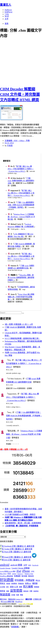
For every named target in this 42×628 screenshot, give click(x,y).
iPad (18, 571)
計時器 (13, 595)
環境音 (2, 591)
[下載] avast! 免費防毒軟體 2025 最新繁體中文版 (21, 180)
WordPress (18, 601)
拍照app (28, 583)
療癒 (7, 591)
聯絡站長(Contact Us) (15, 599)
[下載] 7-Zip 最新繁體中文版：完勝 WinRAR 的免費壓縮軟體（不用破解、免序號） (21, 204)
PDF (9, 574)
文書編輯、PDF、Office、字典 (17, 141)
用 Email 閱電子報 (7, 601)
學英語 (8, 583)
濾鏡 (20, 587)
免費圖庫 (17, 576)
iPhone (26, 570)
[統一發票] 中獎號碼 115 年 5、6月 (19, 324)
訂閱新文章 (37, 599)
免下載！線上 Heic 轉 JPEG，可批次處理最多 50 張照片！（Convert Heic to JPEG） (21, 168)
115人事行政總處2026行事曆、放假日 (20, 515)
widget (14, 574)
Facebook (35, 565)
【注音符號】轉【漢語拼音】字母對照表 (21, 526)
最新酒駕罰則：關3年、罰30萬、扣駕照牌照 (23, 523)
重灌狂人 (5, 4)
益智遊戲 (16, 590)
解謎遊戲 (5, 594)
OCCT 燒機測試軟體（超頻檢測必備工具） (22, 338)
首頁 (6, 24)
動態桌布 (31, 576)
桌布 (7, 587)
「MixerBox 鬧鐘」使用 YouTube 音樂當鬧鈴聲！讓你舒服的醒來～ (21, 277)
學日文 (38, 580)
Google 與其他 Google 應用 (7, 571)
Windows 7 (20, 573)
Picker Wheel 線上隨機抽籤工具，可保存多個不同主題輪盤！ (21, 296)
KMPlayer (8, 12)
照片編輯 (28, 586)
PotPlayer (8, 10)
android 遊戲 (16, 565)
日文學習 (2, 587)
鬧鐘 (21, 595)
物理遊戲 (36, 587)
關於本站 (3, 599)
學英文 (2, 583)
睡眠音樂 (25, 591)
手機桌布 (21, 583)
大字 (6, 19)
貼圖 (17, 595)
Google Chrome (5, 568)
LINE (32, 571)
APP (25, 565)
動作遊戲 (24, 576)
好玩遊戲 (7, 580)
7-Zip (7, 14)
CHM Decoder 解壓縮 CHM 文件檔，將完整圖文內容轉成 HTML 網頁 (20, 94)
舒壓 (31, 591)
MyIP (7, 16)
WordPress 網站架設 (6, 576)
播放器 (34, 583)
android (4, 564)
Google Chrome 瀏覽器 (21, 568)
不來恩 (10, 146)
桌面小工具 (14, 587)
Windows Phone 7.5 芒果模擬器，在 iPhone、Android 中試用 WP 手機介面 (21, 216)
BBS (29, 565)
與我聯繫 (15, 627)
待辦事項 (14, 583)
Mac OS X (3, 574)
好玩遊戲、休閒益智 (25, 580)
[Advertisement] (21, 62)
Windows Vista (28, 574)
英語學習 (35, 591)
